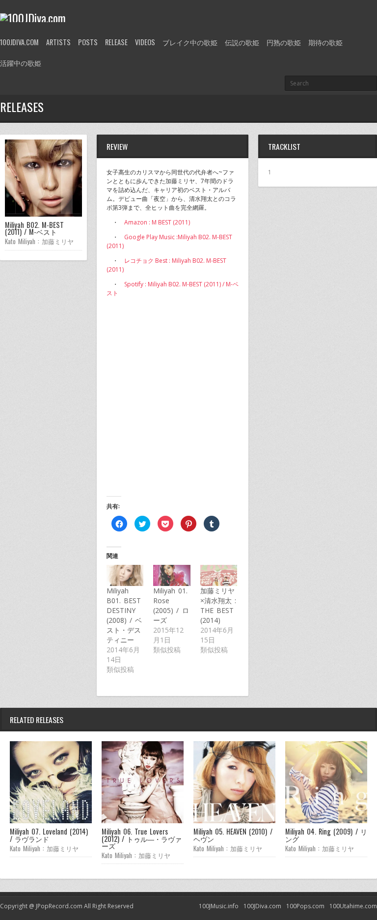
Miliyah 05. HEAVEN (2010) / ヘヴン (232, 834)
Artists (58, 42)
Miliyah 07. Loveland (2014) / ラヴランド (49, 834)
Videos (145, 42)
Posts (88, 42)
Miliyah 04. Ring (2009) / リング (326, 834)
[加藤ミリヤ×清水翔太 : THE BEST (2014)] (218, 575)
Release (116, 42)
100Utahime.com (353, 906)
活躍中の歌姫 (20, 62)
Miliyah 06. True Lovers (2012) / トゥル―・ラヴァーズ (142, 838)
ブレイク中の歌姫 (189, 42)
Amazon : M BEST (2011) (157, 222)
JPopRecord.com (59, 906)
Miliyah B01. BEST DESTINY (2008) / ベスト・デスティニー (124, 615)
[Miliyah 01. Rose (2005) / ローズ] (171, 575)
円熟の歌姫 (284, 42)
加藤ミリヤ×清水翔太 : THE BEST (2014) (218, 605)
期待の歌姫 (325, 42)
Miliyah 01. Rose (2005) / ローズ (170, 605)
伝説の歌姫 (242, 42)
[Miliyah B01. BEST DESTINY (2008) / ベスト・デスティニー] (125, 575)
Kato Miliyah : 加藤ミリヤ (39, 241)
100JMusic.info (219, 906)
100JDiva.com (19, 42)
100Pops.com (305, 906)
